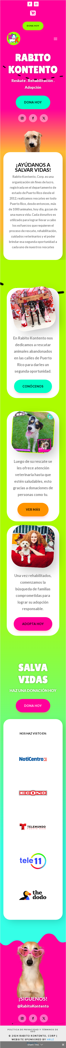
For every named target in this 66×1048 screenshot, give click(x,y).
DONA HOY (33, 25)
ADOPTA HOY (33, 624)
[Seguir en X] (44, 118)
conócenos (33, 386)
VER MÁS (33, 509)
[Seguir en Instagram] (36, 4)
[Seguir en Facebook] (29, 4)
